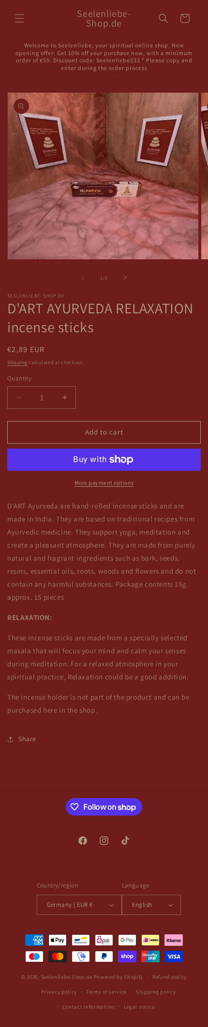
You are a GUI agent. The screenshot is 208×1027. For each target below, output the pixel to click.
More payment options (104, 482)
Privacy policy (59, 991)
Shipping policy (156, 991)
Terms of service (106, 991)
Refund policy (169, 976)
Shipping (17, 362)
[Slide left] (82, 277)
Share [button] (27, 738)
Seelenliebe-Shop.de (66, 976)
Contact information (88, 1006)
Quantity (19, 378)
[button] (19, 18)
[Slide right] (125, 277)
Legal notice (139, 1006)
